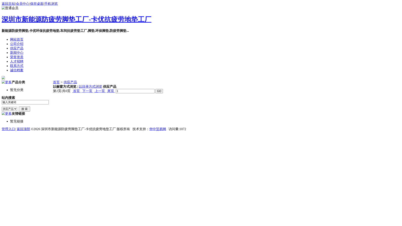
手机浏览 (51, 3)
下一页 (87, 91)
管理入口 (8, 129)
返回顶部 (23, 129)
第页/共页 (62, 91)
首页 (56, 82)
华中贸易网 (157, 129)
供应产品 (70, 82)
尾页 (111, 91)
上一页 (100, 91)
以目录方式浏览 (90, 86)
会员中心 (22, 3)
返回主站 (8, 3)
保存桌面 (37, 3)
